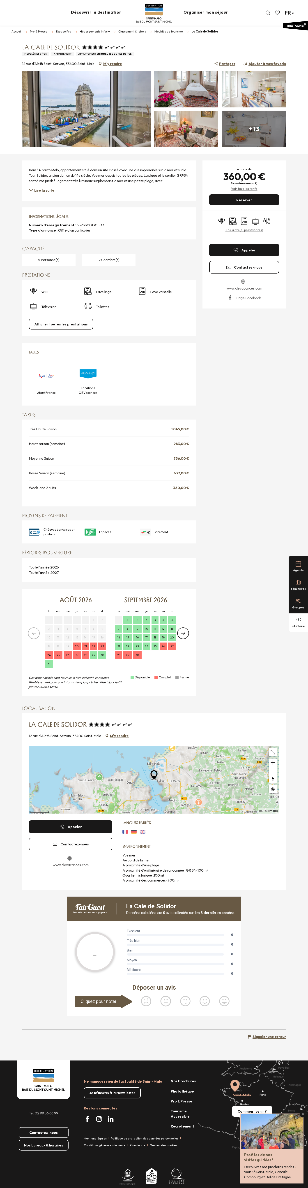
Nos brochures (183, 1081)
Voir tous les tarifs (244, 189)
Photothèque (182, 1091)
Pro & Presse (181, 1101)
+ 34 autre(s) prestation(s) (244, 230)
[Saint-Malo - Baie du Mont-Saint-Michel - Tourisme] (154, 13)
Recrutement (182, 1126)
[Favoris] (278, 12)
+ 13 (253, 129)
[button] (268, 13)
